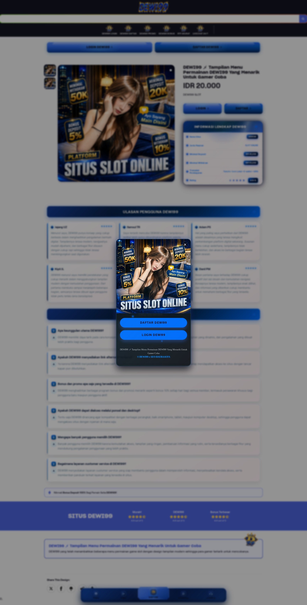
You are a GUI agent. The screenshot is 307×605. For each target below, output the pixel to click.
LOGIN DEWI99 (153, 334)
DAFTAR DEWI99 (153, 322)
